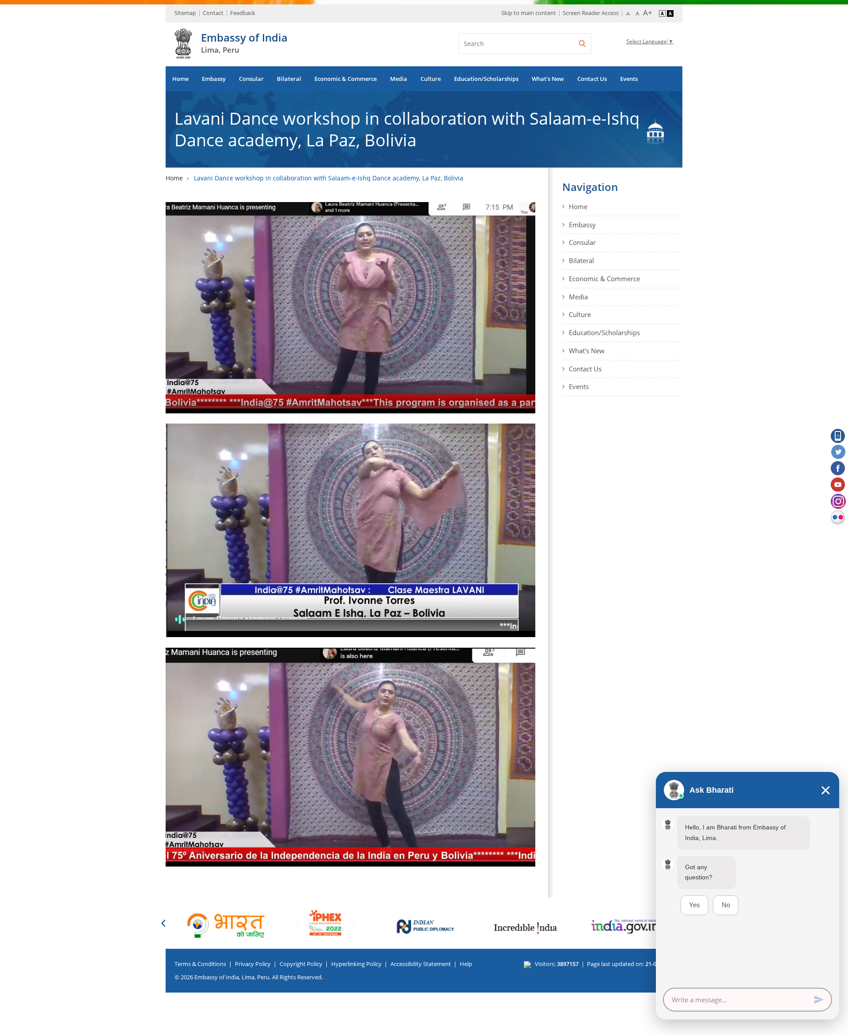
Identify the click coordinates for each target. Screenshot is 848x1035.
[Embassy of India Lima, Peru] (183, 54)
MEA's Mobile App (838, 435)
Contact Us (592, 79)
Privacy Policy (253, 964)
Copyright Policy (301, 964)
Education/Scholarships (486, 79)
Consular (251, 79)
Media (398, 79)
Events (629, 79)
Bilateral (289, 79)
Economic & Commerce (345, 79)
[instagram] (838, 501)
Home (180, 79)
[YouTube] (838, 485)
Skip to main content (528, 13)
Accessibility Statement (420, 964)
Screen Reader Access (591, 13)
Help (466, 964)
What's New (548, 79)
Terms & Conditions (200, 964)
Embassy (214, 79)
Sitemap (185, 13)
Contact (213, 13)
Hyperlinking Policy (356, 964)
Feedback (242, 13)
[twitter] (838, 452)
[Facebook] (838, 468)
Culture (430, 79)
